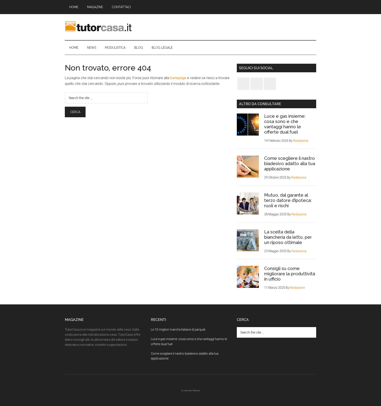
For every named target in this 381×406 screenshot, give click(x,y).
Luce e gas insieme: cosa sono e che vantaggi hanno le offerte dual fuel (284, 124)
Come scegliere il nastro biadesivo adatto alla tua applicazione (289, 163)
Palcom (196, 390)
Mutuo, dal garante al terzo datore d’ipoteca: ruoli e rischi (288, 200)
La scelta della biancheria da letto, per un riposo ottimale (288, 237)
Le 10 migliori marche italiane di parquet (178, 329)
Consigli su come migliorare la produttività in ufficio (289, 274)
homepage (178, 78)
